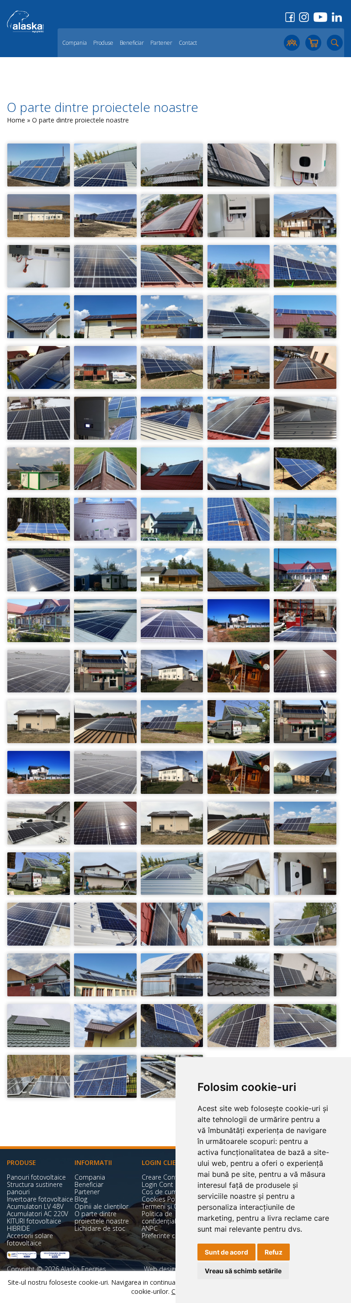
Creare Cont (159, 1177)
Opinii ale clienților (101, 1206)
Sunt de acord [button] (226, 1252)
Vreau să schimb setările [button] (243, 1271)
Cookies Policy (163, 1199)
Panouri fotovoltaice (36, 1177)
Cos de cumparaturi (171, 1191)
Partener (161, 43)
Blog (80, 1199)
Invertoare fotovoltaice (40, 1199)
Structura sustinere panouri (35, 1188)
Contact (188, 43)
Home (16, 120)
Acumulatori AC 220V (37, 1213)
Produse (103, 43)
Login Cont (157, 1184)
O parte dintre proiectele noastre (101, 1217)
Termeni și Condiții (169, 1206)
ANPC (150, 1228)
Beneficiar (132, 43)
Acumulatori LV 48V (35, 1206)
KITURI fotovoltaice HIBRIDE (34, 1225)
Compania (74, 43)
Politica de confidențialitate (165, 1217)
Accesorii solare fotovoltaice (30, 1239)
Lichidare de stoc (99, 1228)
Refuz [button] (273, 1252)
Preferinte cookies (168, 1235)
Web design (161, 1269)
